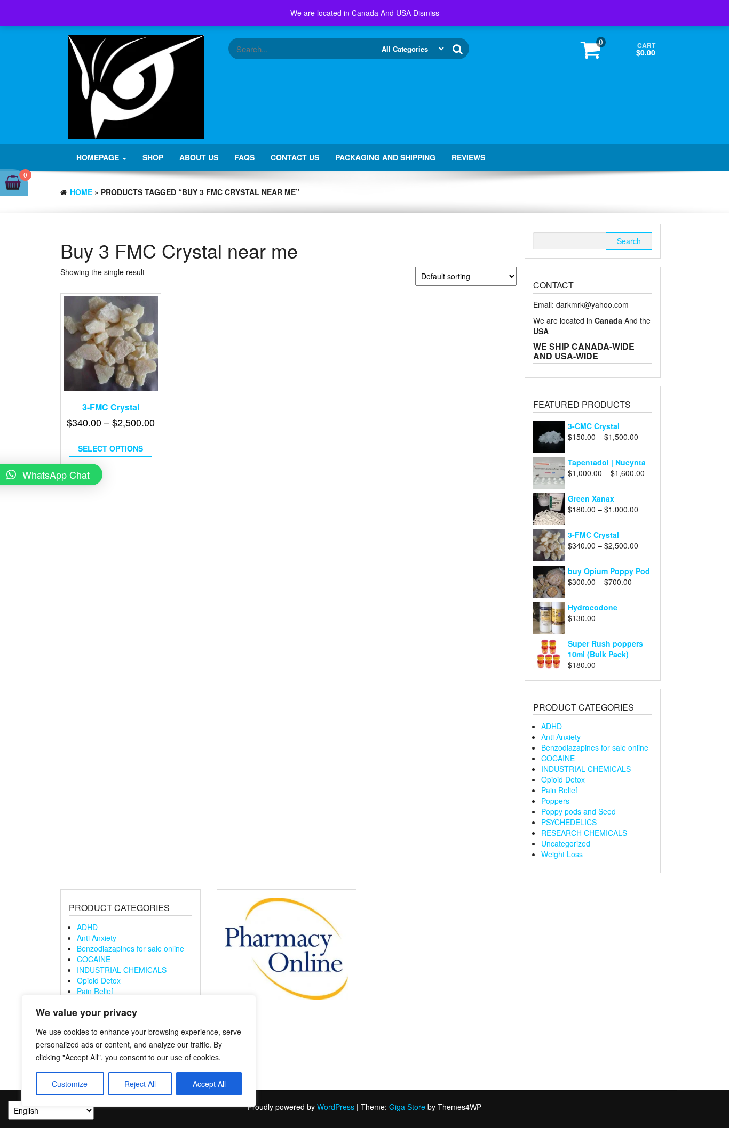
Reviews (468, 157)
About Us (198, 157)
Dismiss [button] (426, 12)
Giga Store (407, 1106)
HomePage (98, 157)
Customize (70, 1083)
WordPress (335, 1106)
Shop (152, 157)
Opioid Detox (563, 779)
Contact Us (295, 157)
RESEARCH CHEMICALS (584, 832)
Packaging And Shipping (385, 157)
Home (81, 192)
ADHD (551, 726)
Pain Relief (559, 790)
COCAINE (558, 758)
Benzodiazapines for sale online (594, 747)
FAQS (244, 157)
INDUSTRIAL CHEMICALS (586, 768)
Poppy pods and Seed (578, 811)
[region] (138, 1051)
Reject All (140, 1083)
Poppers (555, 800)
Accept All (209, 1083)
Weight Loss (562, 854)
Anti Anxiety (561, 736)
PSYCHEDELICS (569, 822)
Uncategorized (565, 843)
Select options (110, 448)
